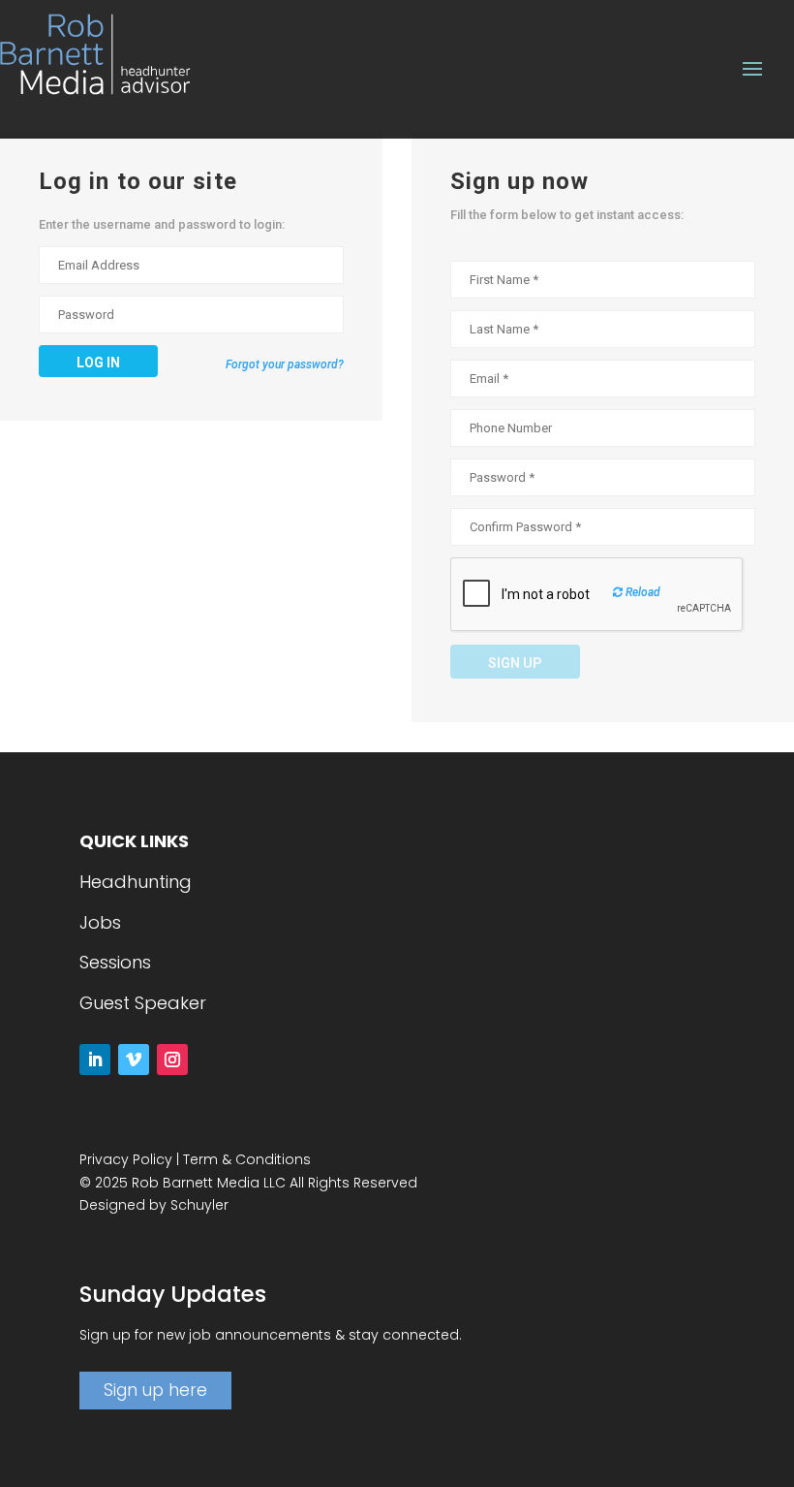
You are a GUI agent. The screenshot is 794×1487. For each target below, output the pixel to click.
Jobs (100, 922)
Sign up (515, 663)
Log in (98, 362)
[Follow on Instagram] (172, 1059)
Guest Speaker (142, 1003)
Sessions (115, 962)
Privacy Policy (125, 1159)
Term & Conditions (247, 1159)
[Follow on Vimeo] (133, 1059)
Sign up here (155, 1390)
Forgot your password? (285, 364)
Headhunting (135, 882)
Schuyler (199, 1205)
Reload (641, 592)
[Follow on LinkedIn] (94, 1059)
